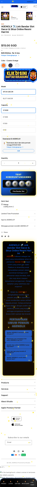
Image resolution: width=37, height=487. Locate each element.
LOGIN (10, 483)
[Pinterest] (9, 236)
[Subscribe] (29, 442)
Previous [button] (2, 2)
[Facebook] (2, 236)
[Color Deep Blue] (10, 65)
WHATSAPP (25, 483)
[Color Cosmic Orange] (3, 65)
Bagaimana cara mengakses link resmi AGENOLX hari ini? (16, 339)
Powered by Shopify (24, 462)
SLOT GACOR (8, 98)
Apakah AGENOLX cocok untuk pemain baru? (16, 358)
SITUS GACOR (8, 92)
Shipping (11, 48)
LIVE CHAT (32, 483)
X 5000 (5, 110)
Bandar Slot (19, 262)
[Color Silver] (17, 65)
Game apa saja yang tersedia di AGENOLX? (16, 352)
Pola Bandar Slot (18, 191)
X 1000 (5, 117)
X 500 (5, 123)
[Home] (14, 6)
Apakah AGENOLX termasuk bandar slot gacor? (18, 333)
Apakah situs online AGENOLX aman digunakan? (18, 345)
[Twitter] (5, 236)
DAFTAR (17, 483)
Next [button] (35, 2)
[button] (2, 7)
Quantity (4, 158)
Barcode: (14, 35)
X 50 (4, 130)
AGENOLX (11, 256)
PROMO (3, 483)
